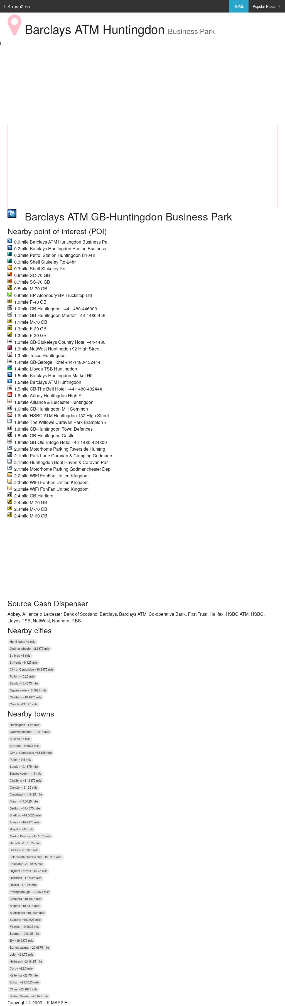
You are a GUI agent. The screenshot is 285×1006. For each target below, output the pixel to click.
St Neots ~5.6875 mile (24, 745)
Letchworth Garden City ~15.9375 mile (36, 857)
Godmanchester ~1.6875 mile (30, 731)
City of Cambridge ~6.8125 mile (31, 752)
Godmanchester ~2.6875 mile (30, 648)
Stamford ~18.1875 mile (25, 898)
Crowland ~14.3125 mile (26, 794)
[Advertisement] (142, 86)
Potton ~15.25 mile (22, 676)
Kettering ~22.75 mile (24, 975)
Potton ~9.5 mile (20, 759)
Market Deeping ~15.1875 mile (30, 836)
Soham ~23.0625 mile (24, 982)
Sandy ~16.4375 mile (24, 683)
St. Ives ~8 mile (20, 655)
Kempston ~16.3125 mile (26, 864)
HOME (239, 6)
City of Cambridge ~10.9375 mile (31, 669)
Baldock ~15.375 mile (24, 850)
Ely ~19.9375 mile (21, 940)
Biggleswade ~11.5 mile (25, 773)
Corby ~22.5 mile (21, 968)
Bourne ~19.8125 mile (24, 933)
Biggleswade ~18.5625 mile (28, 690)
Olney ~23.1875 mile (23, 989)
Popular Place (264, 6)
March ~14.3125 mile (24, 801)
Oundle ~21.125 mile (23, 704)
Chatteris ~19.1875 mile (25, 697)
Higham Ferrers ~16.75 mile (28, 870)
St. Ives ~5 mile (20, 738)
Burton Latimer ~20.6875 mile (29, 947)
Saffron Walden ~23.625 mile (29, 996)
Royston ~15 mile (21, 829)
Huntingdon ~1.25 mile (25, 724)
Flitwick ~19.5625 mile (24, 926)
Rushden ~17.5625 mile (25, 877)
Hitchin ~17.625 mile (23, 884)
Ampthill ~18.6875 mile (25, 905)
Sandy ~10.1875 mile (24, 766)
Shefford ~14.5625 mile (25, 815)
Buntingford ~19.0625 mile (27, 912)
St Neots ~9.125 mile (24, 662)
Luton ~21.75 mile (21, 954)
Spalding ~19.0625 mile (25, 919)
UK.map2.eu (17, 6)
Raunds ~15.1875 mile (25, 843)
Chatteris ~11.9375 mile (25, 780)
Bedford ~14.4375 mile (25, 808)
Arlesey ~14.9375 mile (25, 822)
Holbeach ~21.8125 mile (26, 961)
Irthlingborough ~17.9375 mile (29, 891)
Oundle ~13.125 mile (23, 787)
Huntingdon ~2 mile (22, 641)
